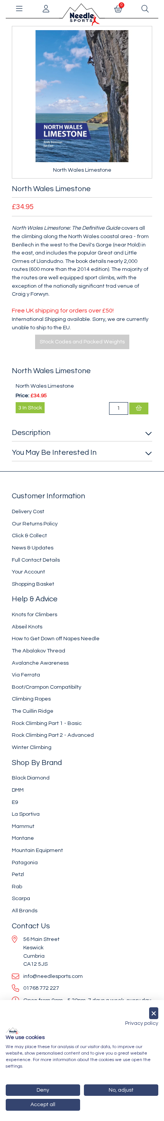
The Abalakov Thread (38, 651)
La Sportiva (26, 814)
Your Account (28, 572)
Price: (22, 395)
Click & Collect (29, 535)
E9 (15, 802)
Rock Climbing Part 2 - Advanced (53, 735)
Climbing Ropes (31, 699)
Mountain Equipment (37, 850)
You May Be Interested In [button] (54, 452)
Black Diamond (31, 778)
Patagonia (25, 862)
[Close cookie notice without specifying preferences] (153, 1013)
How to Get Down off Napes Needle (56, 638)
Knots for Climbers (34, 614)
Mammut (23, 826)
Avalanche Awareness (40, 663)
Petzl (18, 874)
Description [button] (31, 432)
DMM (18, 790)
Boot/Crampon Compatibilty (46, 687)
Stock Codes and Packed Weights (82, 342)
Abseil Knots (27, 627)
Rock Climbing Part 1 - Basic (47, 723)
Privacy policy (141, 1023)
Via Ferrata (26, 675)
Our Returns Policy (35, 524)
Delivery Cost (28, 511)
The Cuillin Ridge (32, 711)
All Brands (24, 910)
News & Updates (32, 548)
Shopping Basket (33, 584)
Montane (23, 838)
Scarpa (21, 898)
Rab (17, 886)
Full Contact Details (36, 560)
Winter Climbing (31, 747)
